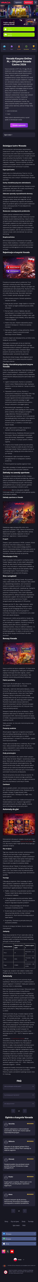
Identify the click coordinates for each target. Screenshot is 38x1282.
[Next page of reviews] (25, 1211)
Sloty (6, 1221)
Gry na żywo (15, 1221)
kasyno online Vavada (27, 841)
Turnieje (30, 1221)
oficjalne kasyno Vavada (17, 1038)
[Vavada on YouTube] (12, 1251)
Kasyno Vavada (7, 490)
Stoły (23, 1221)
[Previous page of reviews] (13, 1211)
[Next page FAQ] (25, 1111)
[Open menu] (35, 2)
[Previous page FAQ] (13, 1111)
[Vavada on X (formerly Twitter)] (8, 1251)
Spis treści (16, 1225)
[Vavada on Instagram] (3, 1251)
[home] (5, 2)
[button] (36, 12)
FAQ (23, 1225)
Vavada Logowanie (19, 125)
